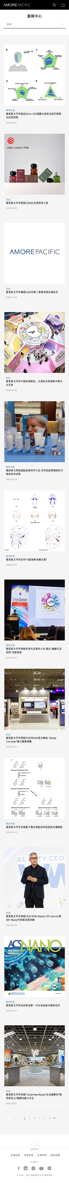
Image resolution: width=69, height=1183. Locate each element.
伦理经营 (15, 1155)
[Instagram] (33, 1167)
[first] (54, 1118)
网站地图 (55, 1155)
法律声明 (42, 1155)
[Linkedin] (26, 1167)
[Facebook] (19, 1167)
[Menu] (63, 5)
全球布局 (28, 1155)
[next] (50, 1118)
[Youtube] (41, 1167)
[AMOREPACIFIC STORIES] (49, 1167)
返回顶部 (34, 1149)
